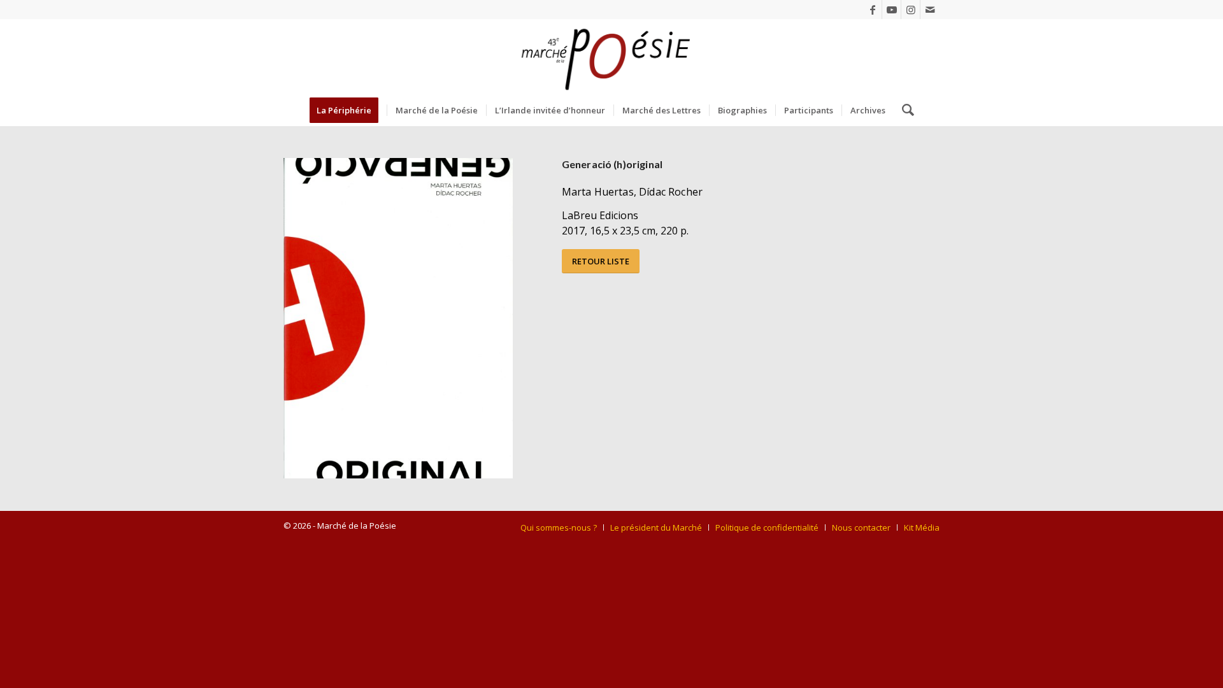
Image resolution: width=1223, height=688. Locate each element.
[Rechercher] (904, 110)
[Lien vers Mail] (930, 9)
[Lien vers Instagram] (910, 9)
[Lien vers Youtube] (891, 9)
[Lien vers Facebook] (872, 9)
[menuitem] (348, 110)
